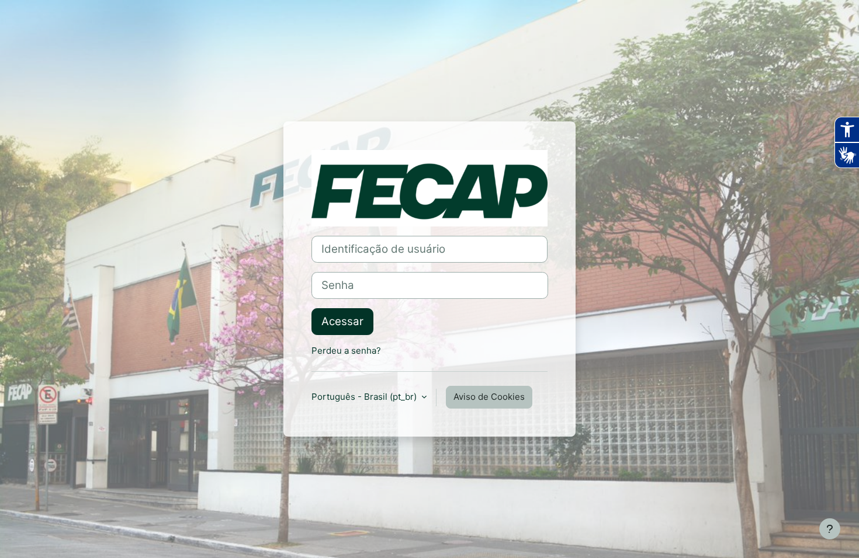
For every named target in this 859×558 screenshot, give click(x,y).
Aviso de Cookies (489, 396)
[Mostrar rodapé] (829, 528)
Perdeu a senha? (346, 350)
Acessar (342, 321)
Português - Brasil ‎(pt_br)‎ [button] (365, 396)
